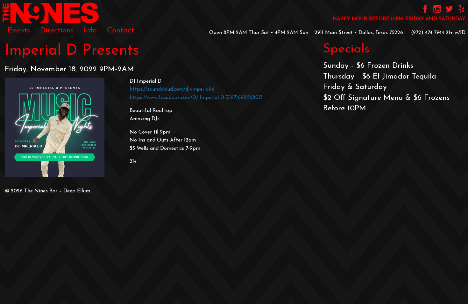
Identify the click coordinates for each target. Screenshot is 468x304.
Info (90, 30)
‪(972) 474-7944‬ (427, 32)
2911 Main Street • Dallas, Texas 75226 (359, 32)
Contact (120, 30)
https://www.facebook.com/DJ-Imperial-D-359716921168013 (196, 97)
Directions (57, 30)
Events (19, 30)
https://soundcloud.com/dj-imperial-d (172, 89)
